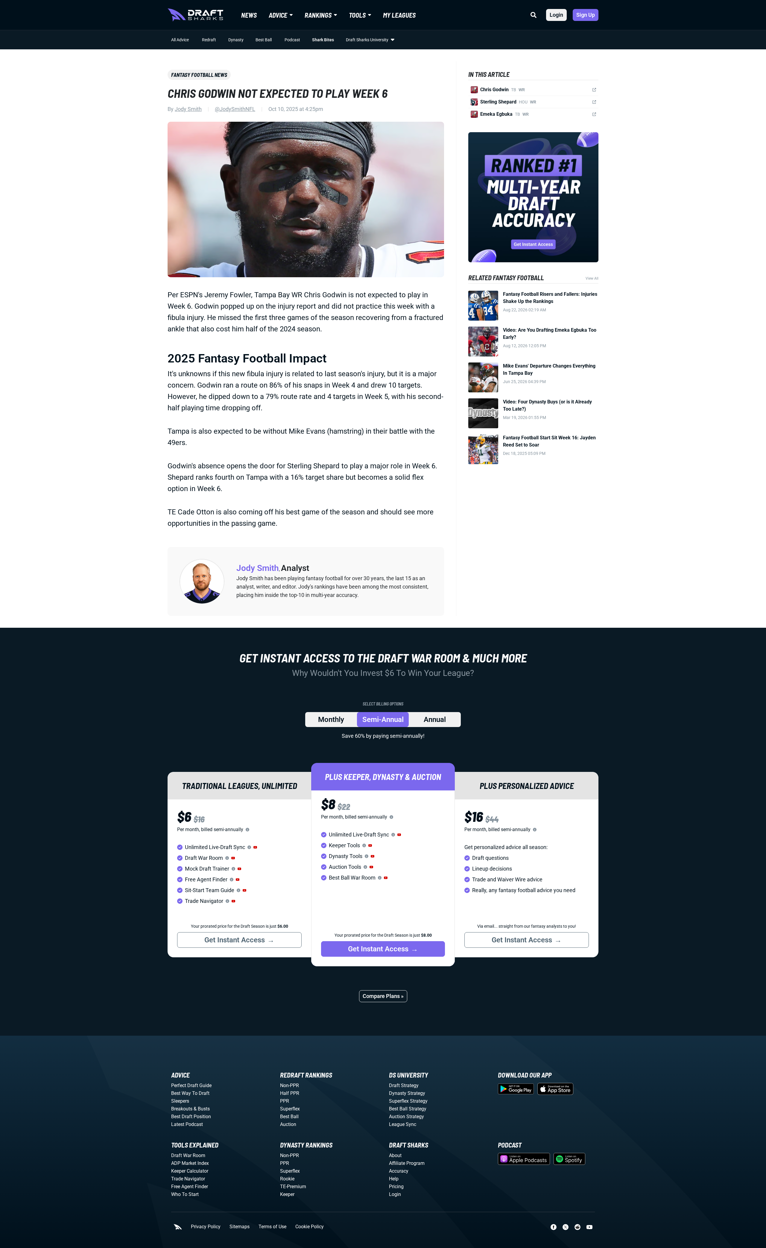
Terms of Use (272, 1226)
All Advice (180, 39)
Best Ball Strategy (407, 1109)
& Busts (202, 1109)
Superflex (290, 1109)
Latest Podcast (187, 1124)
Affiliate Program (407, 1163)
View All (592, 278)
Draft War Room (188, 1155)
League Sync (402, 1124)
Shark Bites (323, 39)
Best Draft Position (191, 1116)
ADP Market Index (190, 1163)
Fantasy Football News (199, 74)
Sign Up (585, 15)
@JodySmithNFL (235, 109)
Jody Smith (188, 109)
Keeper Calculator (189, 1171)
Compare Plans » (383, 996)
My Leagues (399, 15)
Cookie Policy (309, 1226)
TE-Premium (293, 1186)
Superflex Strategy (408, 1101)
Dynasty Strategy (407, 1093)
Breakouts (181, 1109)
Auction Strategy (406, 1116)
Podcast (292, 39)
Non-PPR (289, 1085)
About (395, 1155)
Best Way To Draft (190, 1093)
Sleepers (180, 1101)
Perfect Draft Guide (191, 1085)
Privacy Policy (206, 1226)
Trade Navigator (188, 1179)
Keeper (287, 1194)
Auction (288, 1124)
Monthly (331, 719)
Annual (435, 719)
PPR (284, 1101)
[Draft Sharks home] (195, 15)
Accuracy (398, 1171)
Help (394, 1179)
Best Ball (264, 39)
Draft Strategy (404, 1085)
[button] (255, 847)
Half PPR (289, 1093)
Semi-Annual (383, 719)
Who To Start (185, 1194)
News (249, 15)
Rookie (287, 1179)
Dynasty (236, 39)
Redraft (209, 39)
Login (556, 15)
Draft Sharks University (367, 39)
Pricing (396, 1186)
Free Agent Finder (189, 1186)
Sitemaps (240, 1226)
